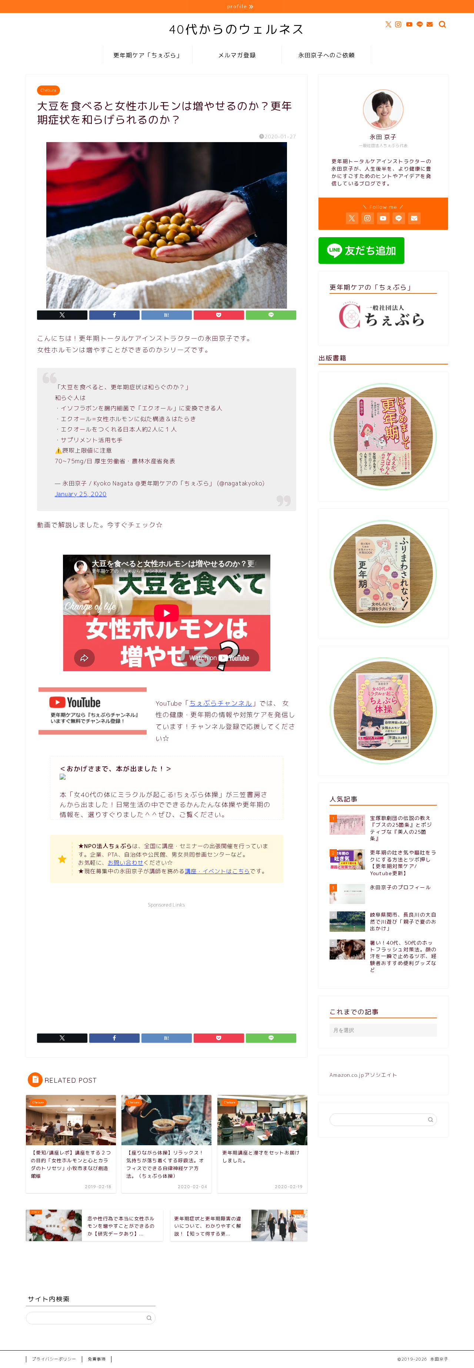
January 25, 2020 (81, 494)
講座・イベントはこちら (217, 871)
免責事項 (97, 1359)
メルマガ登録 (237, 55)
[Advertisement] (166, 963)
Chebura (48, 90)
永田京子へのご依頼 (326, 55)
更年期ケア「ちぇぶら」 (148, 55)
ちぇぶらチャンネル (220, 703)
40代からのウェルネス (237, 29)
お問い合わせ (125, 863)
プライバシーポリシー (54, 1359)
